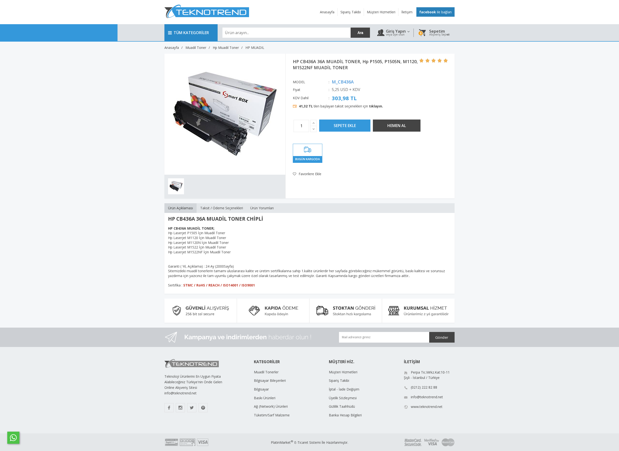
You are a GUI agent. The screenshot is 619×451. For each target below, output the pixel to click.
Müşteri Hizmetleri (343, 372)
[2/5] (425, 60)
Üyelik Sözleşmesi (343, 398)
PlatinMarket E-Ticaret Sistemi (296, 442)
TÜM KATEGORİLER (191, 32)
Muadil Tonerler (266, 372)
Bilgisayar (261, 389)
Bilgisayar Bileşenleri (270, 380)
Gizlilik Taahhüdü (342, 406)
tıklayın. (376, 106)
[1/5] (422, 60)
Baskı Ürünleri (264, 398)
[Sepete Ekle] (344, 126)
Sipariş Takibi (339, 380)
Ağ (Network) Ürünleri (271, 406)
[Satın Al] (396, 126)
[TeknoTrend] (206, 20)
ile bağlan (435, 12)
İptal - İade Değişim (344, 389)
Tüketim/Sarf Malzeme (272, 415)
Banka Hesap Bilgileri (345, 415)
